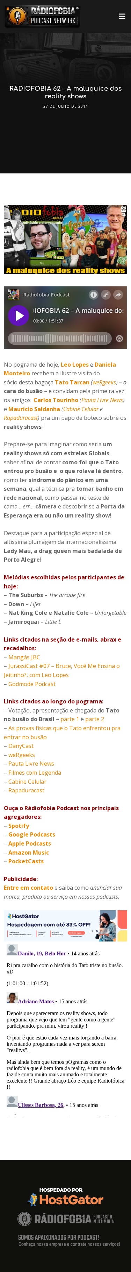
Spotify (18, 826)
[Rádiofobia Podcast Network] (42, 16)
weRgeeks (104, 382)
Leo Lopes (75, 364)
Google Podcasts (31, 834)
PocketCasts (26, 861)
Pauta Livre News (102, 400)
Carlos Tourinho (56, 400)
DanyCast (21, 746)
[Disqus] (65, 1028)
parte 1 (69, 719)
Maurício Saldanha (34, 409)
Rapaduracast (21, 418)
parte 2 (94, 719)
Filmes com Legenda (34, 772)
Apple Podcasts (29, 843)
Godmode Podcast (32, 684)
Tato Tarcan (72, 382)
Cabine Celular (81, 409)
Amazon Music (28, 852)
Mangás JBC (24, 657)
